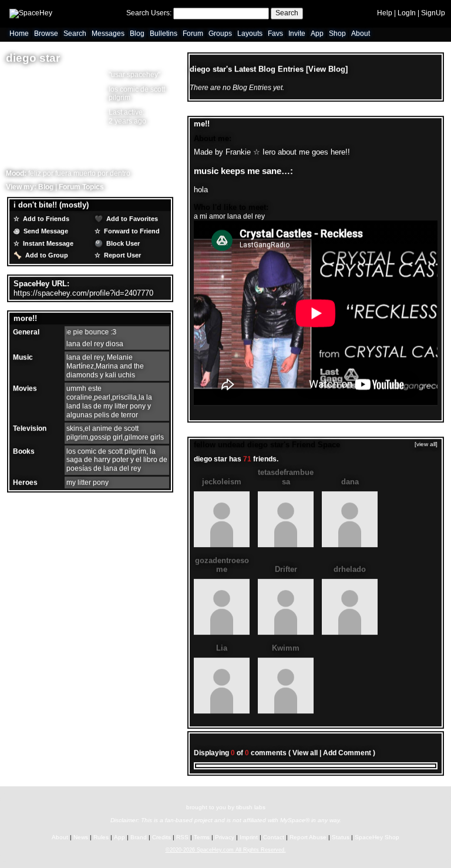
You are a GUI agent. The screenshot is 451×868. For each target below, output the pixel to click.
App (317, 34)
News (80, 837)
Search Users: (148, 13)
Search (286, 13)
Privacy (224, 837)
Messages (108, 34)
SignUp (433, 13)
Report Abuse (308, 837)
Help (384, 13)
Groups (220, 34)
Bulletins (163, 34)
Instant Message (47, 243)
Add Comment (347, 753)
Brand (138, 837)
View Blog (326, 69)
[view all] (426, 444)
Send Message (45, 230)
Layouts (249, 34)
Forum (193, 34)
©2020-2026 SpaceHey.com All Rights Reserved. (226, 850)
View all (305, 753)
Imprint (249, 837)
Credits (161, 837)
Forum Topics (81, 187)
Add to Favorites (131, 219)
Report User (121, 255)
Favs (275, 34)
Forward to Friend (131, 230)
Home (19, 34)
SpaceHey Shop (377, 837)
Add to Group (45, 255)
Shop (337, 34)
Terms (202, 837)
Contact (273, 837)
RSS (182, 837)
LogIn (407, 13)
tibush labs (250, 807)
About (360, 34)
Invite (296, 34)
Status (340, 837)
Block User (122, 243)
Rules (101, 837)
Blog (137, 34)
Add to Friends (45, 219)
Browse (46, 34)
